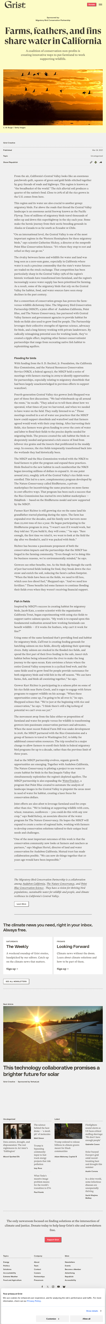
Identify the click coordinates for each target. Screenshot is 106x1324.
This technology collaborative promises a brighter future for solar (51, 1070)
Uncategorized (97, 156)
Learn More (21, 904)
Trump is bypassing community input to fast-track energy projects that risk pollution (42, 1154)
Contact (37, 1269)
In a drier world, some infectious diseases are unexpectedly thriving (93, 1184)
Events (68, 1266)
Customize (51, 1319)
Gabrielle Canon (92, 1144)
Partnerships (39, 1276)
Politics (6, 1266)
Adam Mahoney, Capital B (66, 1156)
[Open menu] (100, 4)
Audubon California (34, 883)
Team (36, 1266)
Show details (92, 1311)
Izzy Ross (38, 1168)
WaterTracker (70, 780)
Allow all (86, 1319)
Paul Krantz (39, 1192)
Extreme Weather (10, 1276)
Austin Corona (91, 1171)
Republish (69, 1276)
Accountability (9, 1273)
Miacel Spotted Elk (11, 1156)
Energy (6, 1262)
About (36, 1262)
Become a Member (73, 1269)
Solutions (7, 1269)
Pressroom (38, 1280)
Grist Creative (9, 143)
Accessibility (70, 1280)
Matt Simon (39, 1138)
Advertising (70, 1273)
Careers (37, 1273)
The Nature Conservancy (60, 883)
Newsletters (70, 1262)
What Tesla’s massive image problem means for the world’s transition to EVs (42, 1181)
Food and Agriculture (12, 1280)
